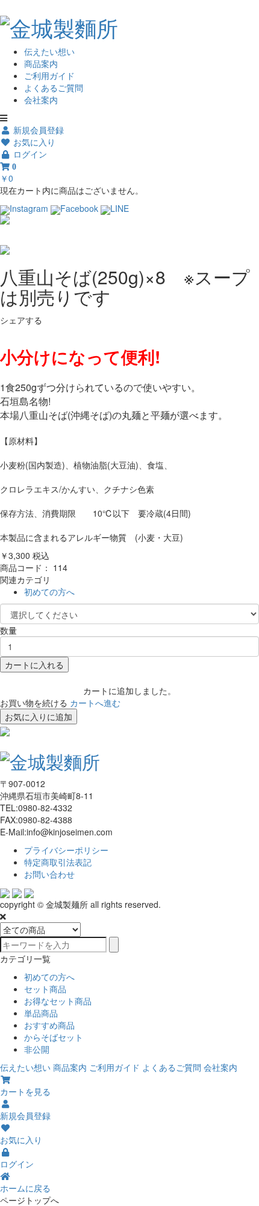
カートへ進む (95, 703)
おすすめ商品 (49, 1025)
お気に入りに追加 (38, 716)
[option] (129, 220)
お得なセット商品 (58, 1001)
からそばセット (53, 1037)
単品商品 (41, 1013)
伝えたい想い (49, 51)
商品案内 (41, 63)
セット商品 (45, 989)
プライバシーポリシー (66, 850)
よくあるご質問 (53, 87)
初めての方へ (49, 591)
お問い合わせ (49, 874)
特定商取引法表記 (58, 862)
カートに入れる (34, 665)
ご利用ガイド (49, 75)
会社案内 (41, 100)
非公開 (36, 1049)
